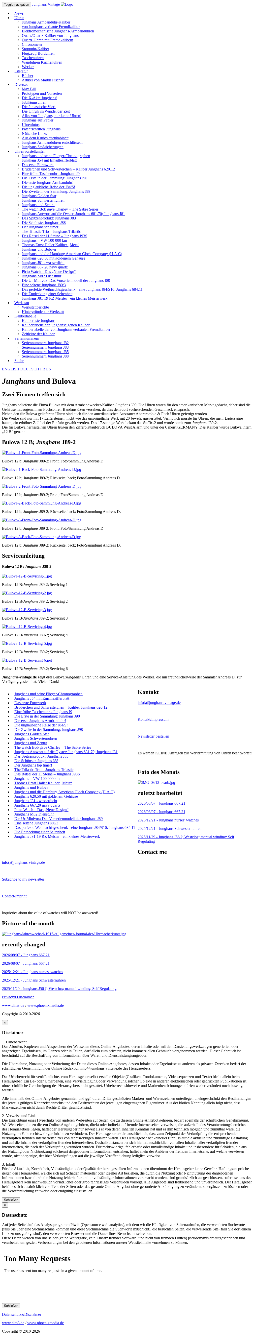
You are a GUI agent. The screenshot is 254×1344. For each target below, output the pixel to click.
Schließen (11, 1200)
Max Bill (29, 89)
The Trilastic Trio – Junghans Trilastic (51, 231)
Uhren (19, 18)
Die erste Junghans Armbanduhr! (47, 182)
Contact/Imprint (14, 896)
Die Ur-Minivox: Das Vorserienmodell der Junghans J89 (66, 280)
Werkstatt (21, 303)
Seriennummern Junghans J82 (45, 343)
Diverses (21, 84)
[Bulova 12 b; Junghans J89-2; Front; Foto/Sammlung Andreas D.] (41, 453)
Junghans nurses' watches (168, 820)
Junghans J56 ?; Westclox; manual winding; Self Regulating (59, 988)
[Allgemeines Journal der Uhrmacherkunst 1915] (64, 934)
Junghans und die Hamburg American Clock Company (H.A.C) (72, 254)
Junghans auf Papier (37, 120)
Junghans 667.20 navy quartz (45, 267)
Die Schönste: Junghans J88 (44, 222)
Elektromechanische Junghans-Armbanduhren (58, 31)
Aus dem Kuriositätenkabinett (45, 138)
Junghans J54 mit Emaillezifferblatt (49, 160)
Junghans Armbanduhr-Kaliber (46, 22)
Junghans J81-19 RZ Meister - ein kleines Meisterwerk (64, 298)
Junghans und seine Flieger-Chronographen (56, 156)
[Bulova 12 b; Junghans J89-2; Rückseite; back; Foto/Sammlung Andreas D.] (41, 469)
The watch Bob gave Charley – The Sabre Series (60, 209)
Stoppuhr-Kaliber (35, 49)
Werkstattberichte (35, 307)
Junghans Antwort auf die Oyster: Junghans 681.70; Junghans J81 (73, 214)
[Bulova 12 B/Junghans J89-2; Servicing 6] (27, 660)
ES (48, 369)
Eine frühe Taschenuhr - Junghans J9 (51, 173)
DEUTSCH (29, 369)
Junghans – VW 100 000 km (44, 240)
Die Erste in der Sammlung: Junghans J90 (54, 178)
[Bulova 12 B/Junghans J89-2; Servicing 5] (27, 643)
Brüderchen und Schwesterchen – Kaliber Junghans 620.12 (68, 169)
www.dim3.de (13, 1005)
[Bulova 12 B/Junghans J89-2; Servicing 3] (27, 610)
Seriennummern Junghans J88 (45, 356)
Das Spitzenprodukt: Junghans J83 (49, 218)
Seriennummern (26, 338)
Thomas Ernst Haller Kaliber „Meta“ (50, 245)
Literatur (21, 71)
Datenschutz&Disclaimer (21, 1314)
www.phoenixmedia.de (45, 1005)
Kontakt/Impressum (153, 719)
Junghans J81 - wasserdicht (43, 263)
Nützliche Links (34, 133)
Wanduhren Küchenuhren (42, 62)
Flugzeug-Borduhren (38, 53)
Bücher (27, 75)
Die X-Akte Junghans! (39, 98)
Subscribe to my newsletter (23, 879)
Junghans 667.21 (161, 803)
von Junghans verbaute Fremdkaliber (51, 26)
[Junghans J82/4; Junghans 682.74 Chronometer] (156, 782)
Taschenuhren (33, 58)
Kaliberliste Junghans (38, 320)
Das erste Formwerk (38, 165)
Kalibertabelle (25, 316)
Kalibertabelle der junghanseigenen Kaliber (56, 325)
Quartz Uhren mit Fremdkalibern (47, 40)
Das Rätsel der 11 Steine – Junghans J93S (54, 236)
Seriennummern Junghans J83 (45, 347)
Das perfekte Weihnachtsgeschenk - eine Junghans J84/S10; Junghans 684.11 (82, 289)
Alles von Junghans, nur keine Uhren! (51, 116)
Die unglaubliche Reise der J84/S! (48, 187)
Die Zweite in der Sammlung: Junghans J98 (56, 191)
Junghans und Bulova (39, 249)
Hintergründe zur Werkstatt (43, 312)
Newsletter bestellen (153, 736)
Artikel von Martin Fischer (43, 80)
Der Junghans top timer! (41, 227)
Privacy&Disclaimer (18, 997)
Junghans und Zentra (38, 205)
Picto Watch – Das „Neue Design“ (49, 271)
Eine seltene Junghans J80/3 (44, 285)
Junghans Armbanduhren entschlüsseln (52, 142)
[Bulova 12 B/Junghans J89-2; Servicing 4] (27, 626)
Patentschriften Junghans (41, 129)
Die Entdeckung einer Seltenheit (47, 294)
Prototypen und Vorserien (42, 93)
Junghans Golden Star (39, 196)
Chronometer (32, 44)
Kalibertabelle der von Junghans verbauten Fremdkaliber (66, 329)
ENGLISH (10, 369)
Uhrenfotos (30, 124)
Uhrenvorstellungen (29, 151)
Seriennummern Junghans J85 (45, 352)
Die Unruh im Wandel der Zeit (46, 111)
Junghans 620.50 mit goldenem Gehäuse (53, 258)
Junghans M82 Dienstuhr (41, 276)
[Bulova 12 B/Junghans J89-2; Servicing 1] (27, 576)
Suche (19, 361)
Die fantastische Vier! (39, 107)
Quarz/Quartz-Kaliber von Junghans (50, 35)
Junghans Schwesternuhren (43, 200)
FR (42, 369)
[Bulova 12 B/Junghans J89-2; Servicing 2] (27, 593)
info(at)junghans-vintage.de (159, 702)
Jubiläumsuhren (34, 102)
